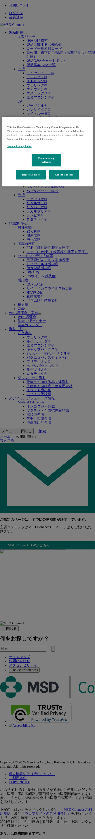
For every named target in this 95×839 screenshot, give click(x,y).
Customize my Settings (46, 160)
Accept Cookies (64, 174)
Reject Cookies (31, 174)
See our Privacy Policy (19, 146)
